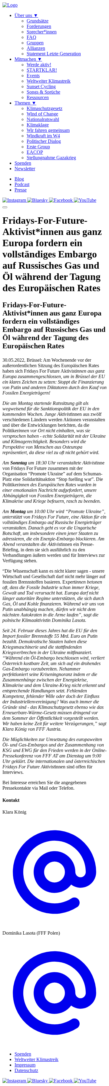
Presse (21, 189)
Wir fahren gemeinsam (48, 130)
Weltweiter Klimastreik (49, 81)
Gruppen (35, 42)
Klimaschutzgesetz (44, 108)
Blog (19, 178)
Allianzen (36, 48)
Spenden (23, 1054)
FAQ (31, 37)
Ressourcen (38, 97)
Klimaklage (38, 124)
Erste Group (38, 146)
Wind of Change (42, 113)
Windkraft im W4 (43, 135)
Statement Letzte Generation (54, 53)
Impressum (25, 1064)
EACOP (35, 152)
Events (33, 75)
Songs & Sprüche (43, 92)
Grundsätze (37, 20)
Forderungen (39, 26)
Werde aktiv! (39, 64)
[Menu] (4, 207)
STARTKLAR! (42, 70)
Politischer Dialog (44, 141)
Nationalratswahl (43, 119)
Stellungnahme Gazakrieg (51, 157)
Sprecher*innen (42, 31)
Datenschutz (26, 1070)
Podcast (22, 184)
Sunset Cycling (41, 86)
